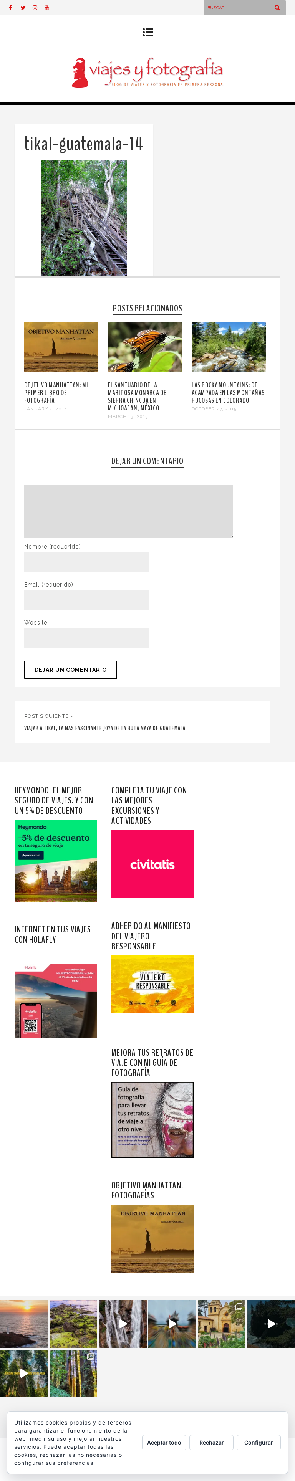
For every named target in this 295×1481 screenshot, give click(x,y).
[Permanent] (61, 370)
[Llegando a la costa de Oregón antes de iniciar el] (271, 1324)
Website (35, 623)
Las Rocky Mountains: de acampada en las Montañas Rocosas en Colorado (228, 392)
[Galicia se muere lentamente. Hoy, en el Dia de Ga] (123, 1324)
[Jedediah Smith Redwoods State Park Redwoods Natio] (74, 1374)
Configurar (258, 1442)
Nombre (52, 547)
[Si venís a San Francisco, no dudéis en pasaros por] (172, 1324)
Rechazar (211, 1442)
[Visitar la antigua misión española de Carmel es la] (222, 1324)
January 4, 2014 (45, 409)
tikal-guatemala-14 (84, 144)
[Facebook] (14, 7)
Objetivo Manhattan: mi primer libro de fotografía (56, 392)
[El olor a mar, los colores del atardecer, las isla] (74, 1324)
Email (48, 585)
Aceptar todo (164, 1442)
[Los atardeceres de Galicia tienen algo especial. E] (24, 1324)
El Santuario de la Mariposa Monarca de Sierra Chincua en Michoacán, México (137, 396)
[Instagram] (38, 7)
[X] (26, 7)
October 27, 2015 (214, 409)
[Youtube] (50, 7)
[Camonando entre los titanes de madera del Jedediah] (24, 1374)
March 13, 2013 (128, 416)
